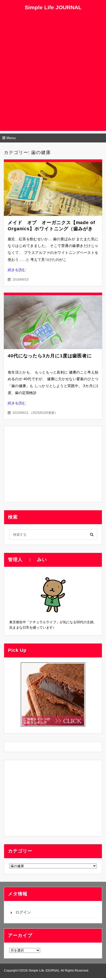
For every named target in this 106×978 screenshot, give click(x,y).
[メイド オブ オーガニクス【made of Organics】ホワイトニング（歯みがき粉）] (53, 189)
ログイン (23, 912)
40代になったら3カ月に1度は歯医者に (50, 355)
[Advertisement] (53, 78)
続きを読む (17, 270)
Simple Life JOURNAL (53, 7)
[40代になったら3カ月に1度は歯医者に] (53, 322)
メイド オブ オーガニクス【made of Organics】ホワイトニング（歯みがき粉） (51, 228)
